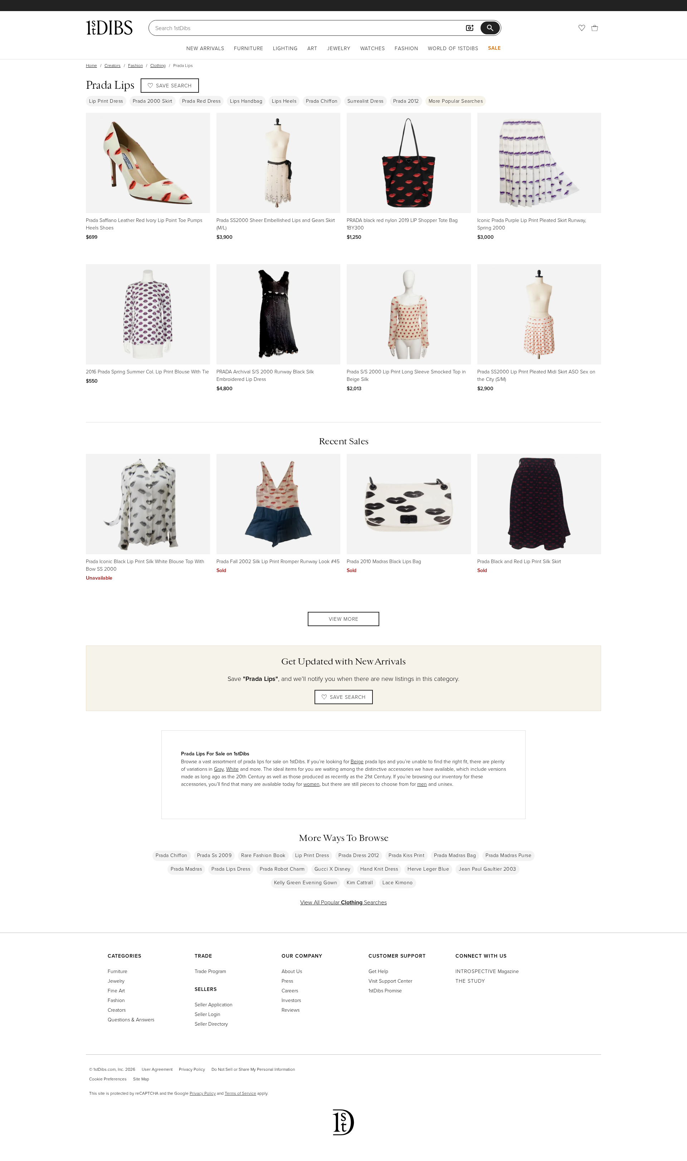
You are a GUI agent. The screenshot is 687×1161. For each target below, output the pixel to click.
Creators (112, 65)
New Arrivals (205, 48)
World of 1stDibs (453, 48)
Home (91, 65)
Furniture (248, 48)
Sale (494, 48)
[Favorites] (582, 28)
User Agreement (157, 1069)
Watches (372, 48)
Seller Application (214, 1004)
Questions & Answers (131, 1019)
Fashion (406, 48)
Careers (290, 990)
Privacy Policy (192, 1069)
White (232, 768)
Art (312, 48)
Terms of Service (240, 1093)
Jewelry (339, 48)
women (311, 783)
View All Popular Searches (343, 902)
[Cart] (594, 28)
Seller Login (207, 1014)
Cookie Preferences (108, 1079)
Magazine (487, 971)
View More (344, 618)
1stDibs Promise (385, 990)
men (422, 783)
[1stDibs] (109, 27)
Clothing (158, 65)
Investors (291, 1000)
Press (287, 980)
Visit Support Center (390, 980)
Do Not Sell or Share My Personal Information (253, 1069)
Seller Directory (211, 1023)
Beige (357, 761)
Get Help (378, 971)
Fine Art (116, 990)
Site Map (141, 1079)
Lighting (285, 48)
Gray (219, 768)
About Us (292, 971)
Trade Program (210, 971)
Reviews (290, 1009)
